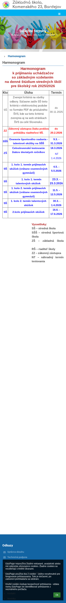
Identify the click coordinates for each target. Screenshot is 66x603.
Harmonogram (16, 56)
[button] (59, 14)
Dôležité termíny (44, 34)
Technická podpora (17, 557)
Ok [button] (57, 595)
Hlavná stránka (21, 34)
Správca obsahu (15, 551)
